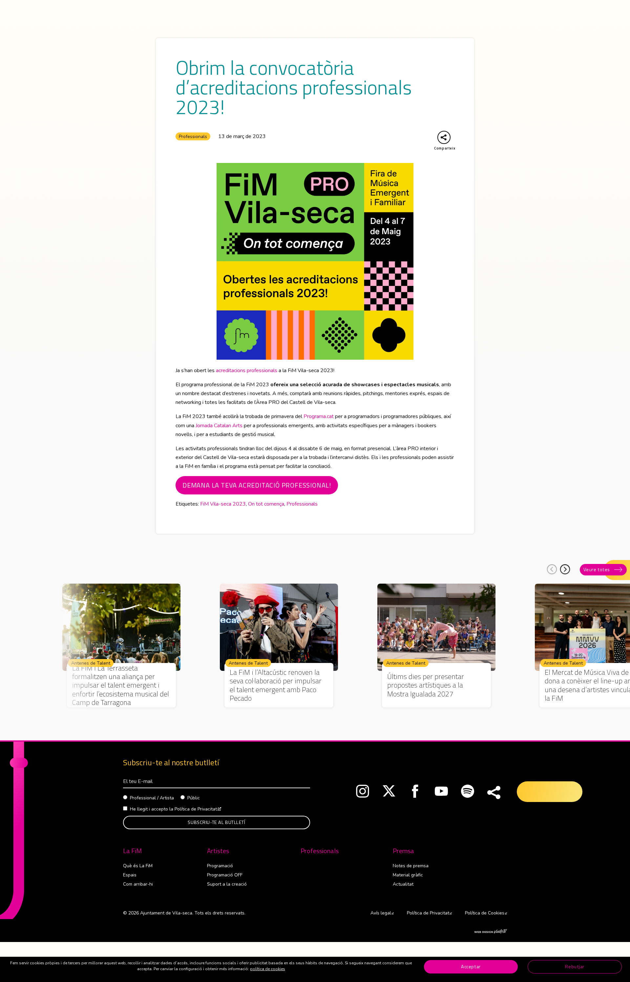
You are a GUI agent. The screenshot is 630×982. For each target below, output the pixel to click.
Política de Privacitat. (198, 809)
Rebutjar (574, 966)
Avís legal (382, 913)
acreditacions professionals (246, 370)
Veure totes (596, 569)
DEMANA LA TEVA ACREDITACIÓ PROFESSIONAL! (256, 485)
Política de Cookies (486, 913)
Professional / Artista (152, 798)
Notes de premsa (411, 866)
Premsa (403, 851)
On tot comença (266, 504)
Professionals (193, 136)
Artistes (218, 851)
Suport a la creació (227, 884)
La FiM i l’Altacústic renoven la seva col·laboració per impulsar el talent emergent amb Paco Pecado (276, 685)
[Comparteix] (493, 793)
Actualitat (403, 884)
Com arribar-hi (138, 884)
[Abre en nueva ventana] (362, 793)
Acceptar (471, 966)
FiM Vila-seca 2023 (223, 504)
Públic (193, 798)
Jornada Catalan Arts (219, 425)
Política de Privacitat (429, 913)
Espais (129, 875)
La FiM (132, 851)
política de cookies (267, 969)
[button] (565, 569)
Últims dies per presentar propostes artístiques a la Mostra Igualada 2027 (425, 685)
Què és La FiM (138, 866)
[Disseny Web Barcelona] (490, 930)
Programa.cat (319, 416)
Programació (220, 866)
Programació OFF (224, 875)
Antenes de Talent (90, 663)
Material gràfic (408, 875)
